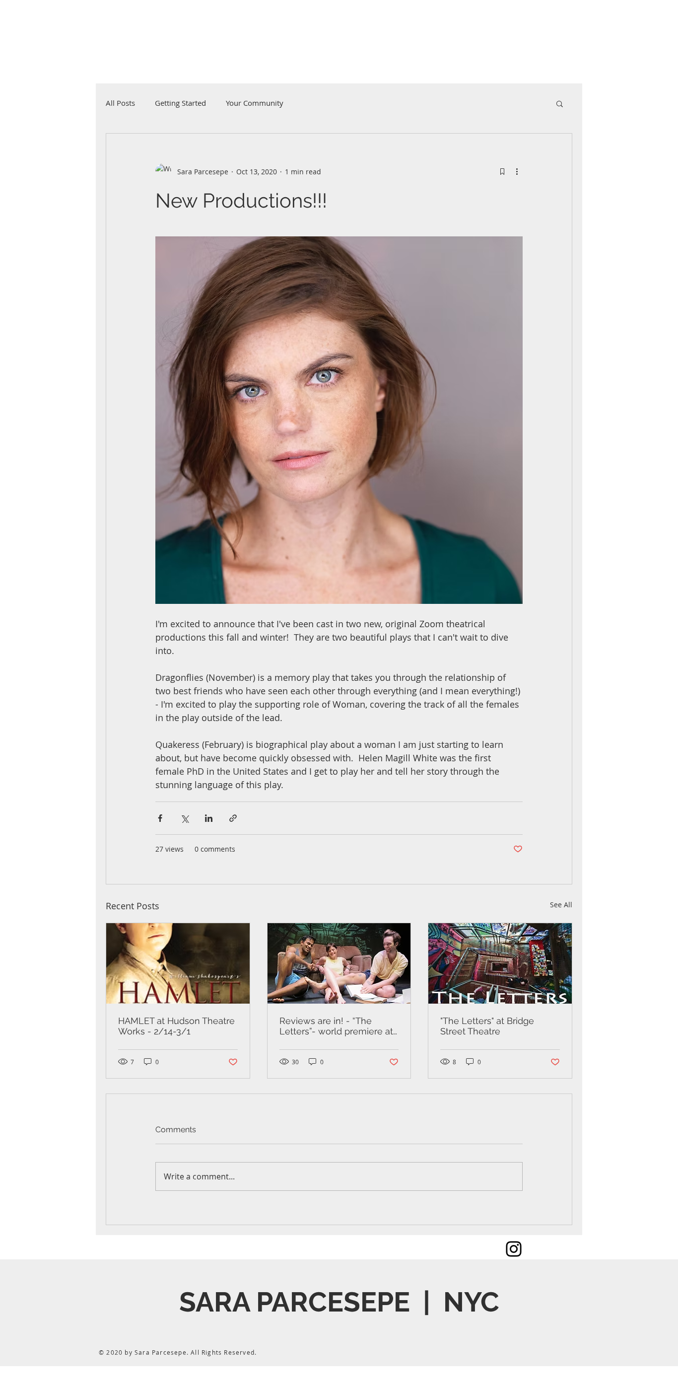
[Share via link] (233, 818)
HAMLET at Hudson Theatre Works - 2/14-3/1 (176, 1026)
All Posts (120, 103)
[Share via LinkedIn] (208, 818)
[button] (559, 103)
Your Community (254, 103)
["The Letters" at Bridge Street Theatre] (500, 963)
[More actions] (517, 171)
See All (561, 904)
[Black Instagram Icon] (513, 1249)
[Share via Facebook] (160, 818)
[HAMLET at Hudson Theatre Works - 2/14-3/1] (178, 963)
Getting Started (180, 103)
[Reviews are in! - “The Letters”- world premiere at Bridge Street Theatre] (339, 963)
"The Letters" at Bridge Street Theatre (487, 1026)
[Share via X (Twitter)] (184, 818)
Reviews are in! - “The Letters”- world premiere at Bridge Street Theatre (336, 1026)
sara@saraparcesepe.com (123, 45)
